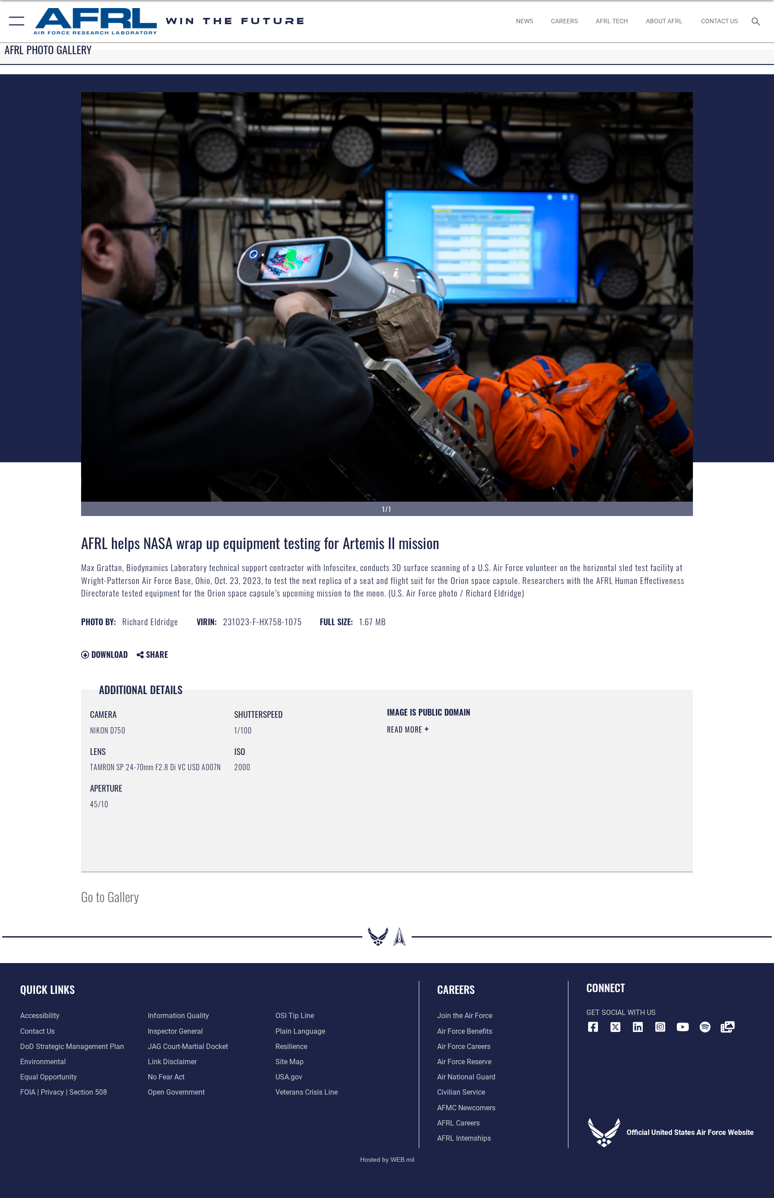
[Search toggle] (757, 21)
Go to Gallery (110, 896)
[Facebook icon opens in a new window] (593, 1027)
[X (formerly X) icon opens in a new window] (615, 1027)
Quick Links (47, 989)
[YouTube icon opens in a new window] (682, 1027)
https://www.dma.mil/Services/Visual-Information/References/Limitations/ (492, 786)
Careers (456, 989)
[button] (14, 21)
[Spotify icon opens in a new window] (705, 1027)
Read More (406, 729)
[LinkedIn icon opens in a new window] (638, 1027)
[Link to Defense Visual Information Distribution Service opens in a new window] (727, 1027)
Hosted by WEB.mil (387, 1159)
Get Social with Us (621, 1012)
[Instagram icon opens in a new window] (660, 1027)
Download (108, 654)
